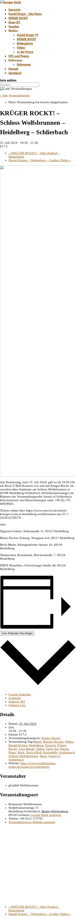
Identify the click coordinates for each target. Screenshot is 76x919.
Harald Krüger (17, 745)
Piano (12, 752)
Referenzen (24, 64)
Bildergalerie (25, 43)
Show (43, 756)
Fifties (69, 741)
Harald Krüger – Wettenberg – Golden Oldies (39, 160)
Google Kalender (19, 694)
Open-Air (52, 749)
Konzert (50, 745)
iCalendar (14, 698)
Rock (21, 752)
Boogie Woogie (53, 741)
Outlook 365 (16, 701)
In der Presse (25, 52)
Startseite (14, 9)
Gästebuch (15, 73)
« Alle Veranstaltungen (15, 95)
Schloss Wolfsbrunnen (23, 756)
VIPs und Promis (18, 56)
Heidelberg (36, 745)
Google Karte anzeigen (46, 815)
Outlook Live (17, 705)
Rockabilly (50, 752)
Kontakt (13, 69)
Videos (21, 47)
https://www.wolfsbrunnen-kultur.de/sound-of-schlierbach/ (32, 765)
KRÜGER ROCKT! (18, 18)
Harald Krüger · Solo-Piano (25, 14)
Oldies (40, 749)
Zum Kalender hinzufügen (17, 633)
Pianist (64, 749)
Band (37, 741)
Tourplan (13, 26)
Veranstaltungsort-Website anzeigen (31, 822)
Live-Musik (26, 749)
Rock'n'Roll (34, 752)
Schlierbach (67, 752)
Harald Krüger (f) (27, 35)
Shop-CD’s (14, 22)
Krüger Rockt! (51, 738)
